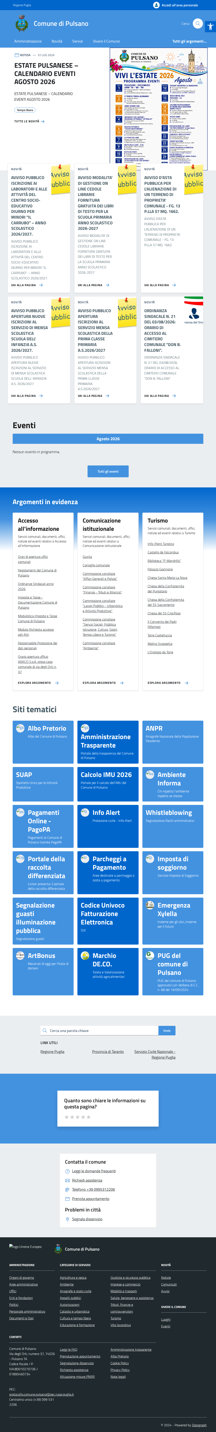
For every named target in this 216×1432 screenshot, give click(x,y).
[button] (210, 26)
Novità (57, 41)
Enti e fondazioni (21, 1297)
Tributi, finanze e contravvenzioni (122, 1308)
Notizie (166, 1277)
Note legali (118, 1376)
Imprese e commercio (125, 1284)
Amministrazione (28, 41)
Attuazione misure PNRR (77, 1376)
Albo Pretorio (120, 1356)
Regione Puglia (22, 5)
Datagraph (199, 1425)
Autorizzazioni (69, 1304)
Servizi (77, 41)
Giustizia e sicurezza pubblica (130, 1277)
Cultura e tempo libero (75, 1318)
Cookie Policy (120, 1363)
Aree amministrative (23, 1284)
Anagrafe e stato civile (75, 1291)
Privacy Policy (120, 1369)
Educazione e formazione (77, 1324)
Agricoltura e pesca (73, 1277)
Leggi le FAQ (68, 1349)
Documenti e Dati (21, 1318)
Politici (13, 1304)
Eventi (165, 1326)
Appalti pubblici (70, 1297)
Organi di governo (21, 1277)
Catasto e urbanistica (74, 1311)
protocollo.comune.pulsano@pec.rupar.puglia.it (41, 1394)
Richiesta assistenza (74, 1369)
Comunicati (169, 1284)
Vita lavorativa (121, 1324)
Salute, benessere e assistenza (132, 1297)
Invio (166, 1030)
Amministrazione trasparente (131, 1349)
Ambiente (67, 1284)
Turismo (116, 1318)
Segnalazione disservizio (77, 1363)
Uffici (12, 1291)
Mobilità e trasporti (124, 1291)
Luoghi (165, 1319)
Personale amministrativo (27, 1311)
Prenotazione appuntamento (80, 1356)
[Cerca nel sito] (198, 23)
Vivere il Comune (106, 41)
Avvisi (165, 1291)
